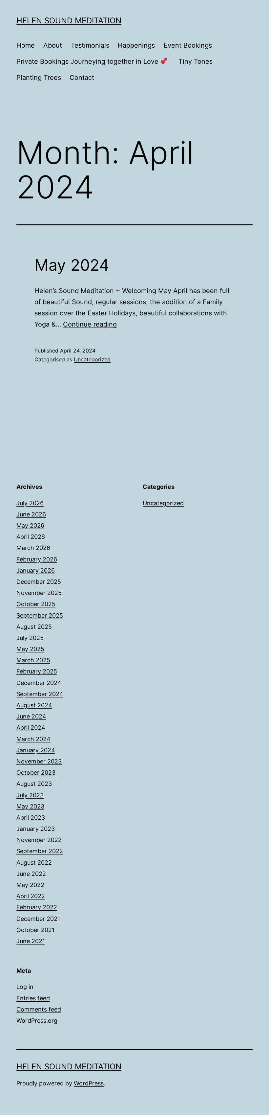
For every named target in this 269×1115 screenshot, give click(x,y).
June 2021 (30, 941)
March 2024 (33, 739)
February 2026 (36, 559)
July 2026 (30, 503)
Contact (82, 77)
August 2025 (34, 626)
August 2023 (34, 783)
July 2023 (30, 795)
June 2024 (31, 716)
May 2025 (30, 649)
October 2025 (35, 604)
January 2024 (35, 750)
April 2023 (30, 817)
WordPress (89, 1083)
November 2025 (39, 592)
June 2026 (31, 514)
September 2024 (39, 694)
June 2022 (31, 873)
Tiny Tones (195, 61)
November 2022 (39, 839)
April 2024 (30, 727)
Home (25, 45)
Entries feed (33, 998)
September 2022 (39, 851)
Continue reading (90, 324)
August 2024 (34, 705)
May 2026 (30, 525)
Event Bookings (188, 45)
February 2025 (36, 671)
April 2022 (30, 896)
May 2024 (71, 265)
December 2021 (38, 918)
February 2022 (36, 907)
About (52, 45)
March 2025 (33, 660)
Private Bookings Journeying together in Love (88, 61)
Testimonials (90, 45)
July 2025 (30, 637)
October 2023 (35, 772)
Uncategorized (92, 359)
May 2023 (30, 806)
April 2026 (30, 536)
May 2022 (30, 884)
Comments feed (38, 1009)
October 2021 (35, 929)
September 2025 (39, 615)
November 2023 (39, 761)
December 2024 (38, 682)
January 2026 (35, 570)
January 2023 (35, 828)
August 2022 (34, 862)
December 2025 (38, 581)
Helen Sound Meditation (68, 20)
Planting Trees (38, 77)
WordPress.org (36, 1020)
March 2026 (33, 547)
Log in (24, 986)
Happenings (136, 45)
